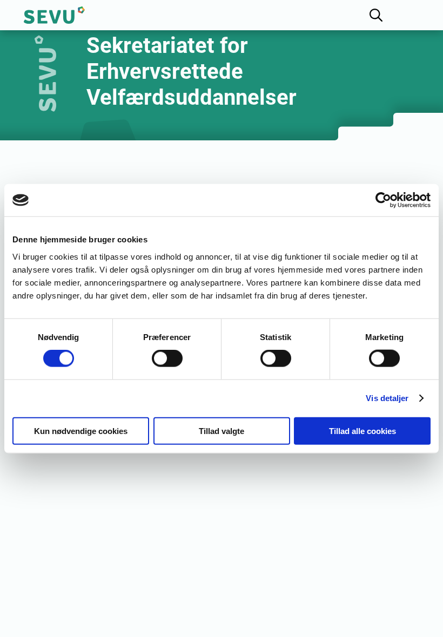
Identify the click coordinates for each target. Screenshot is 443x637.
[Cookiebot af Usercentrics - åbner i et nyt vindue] (383, 200)
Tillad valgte (221, 430)
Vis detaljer (387, 398)
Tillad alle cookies (362, 430)
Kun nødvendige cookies (80, 430)
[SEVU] (54, 15)
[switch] (167, 358)
